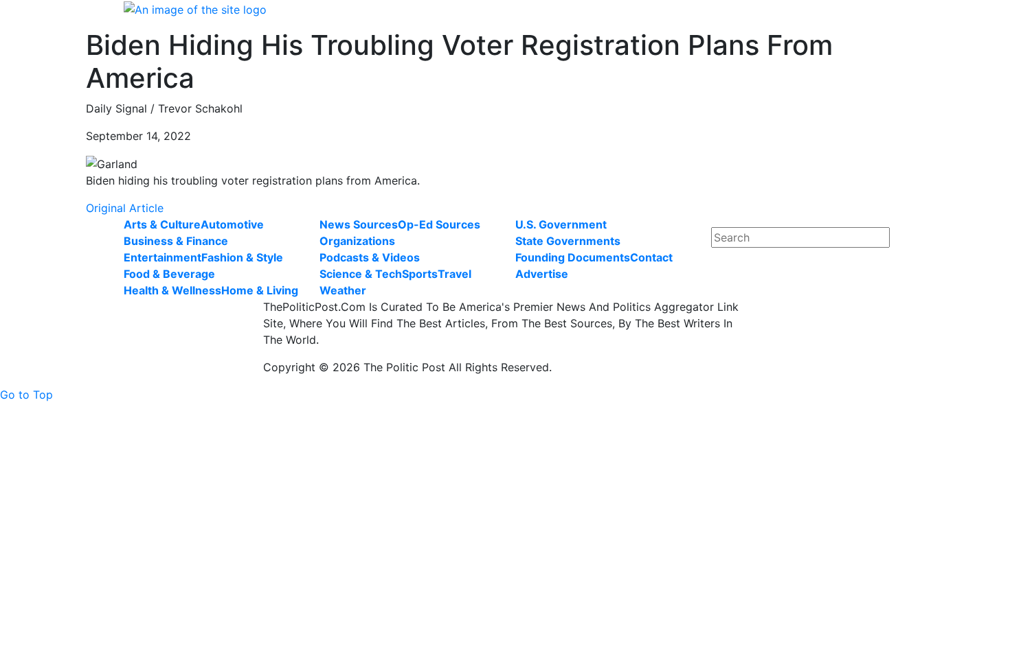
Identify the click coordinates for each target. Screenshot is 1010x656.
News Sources (358, 224)
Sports (420, 274)
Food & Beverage (169, 274)
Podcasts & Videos (369, 257)
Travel (454, 274)
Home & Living (259, 290)
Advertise (541, 274)
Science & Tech (360, 274)
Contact (651, 257)
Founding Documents (572, 257)
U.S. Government (561, 224)
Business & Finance (176, 241)
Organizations (357, 241)
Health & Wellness (172, 290)
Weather (342, 290)
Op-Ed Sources (439, 224)
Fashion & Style (242, 257)
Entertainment (162, 257)
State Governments (567, 241)
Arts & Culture (162, 224)
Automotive (232, 224)
